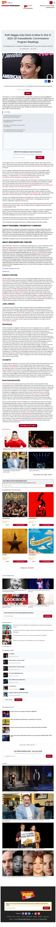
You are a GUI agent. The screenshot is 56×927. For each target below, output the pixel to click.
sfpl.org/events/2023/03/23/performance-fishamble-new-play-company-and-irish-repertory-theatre (27, 186)
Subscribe (48, 616)
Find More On (27, 568)
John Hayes (5, 282)
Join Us (23, 916)
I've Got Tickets (20, 525)
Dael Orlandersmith (37, 166)
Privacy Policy (43, 919)
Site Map (40, 916)
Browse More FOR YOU (27, 745)
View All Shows (8, 699)
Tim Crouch (5, 295)
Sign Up (28, 93)
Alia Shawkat (24, 292)
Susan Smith (18, 389)
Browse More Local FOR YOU (43, 474)
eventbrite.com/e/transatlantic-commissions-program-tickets (20, 177)
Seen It (7, 525)
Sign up (49, 756)
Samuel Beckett (14, 367)
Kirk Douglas (46, 394)
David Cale (35, 418)
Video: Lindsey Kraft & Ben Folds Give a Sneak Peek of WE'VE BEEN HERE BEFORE (23, 849)
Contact (18, 916)
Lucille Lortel (39, 256)
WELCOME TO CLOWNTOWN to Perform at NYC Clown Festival (14, 126)
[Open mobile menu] (54, 2)
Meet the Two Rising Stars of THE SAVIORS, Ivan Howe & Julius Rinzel (29, 640)
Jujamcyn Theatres (37, 252)
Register (43, 2)
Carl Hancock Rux (36, 193)
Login (47, 2)
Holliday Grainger (13, 292)
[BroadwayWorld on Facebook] (23, 913)
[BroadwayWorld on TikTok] (32, 913)
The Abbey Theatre (40, 297)
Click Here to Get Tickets (28, 425)
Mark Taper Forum (36, 394)
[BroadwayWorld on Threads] (35, 913)
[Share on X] (49, 81)
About (13, 916)
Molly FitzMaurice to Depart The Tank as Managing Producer (13, 121)
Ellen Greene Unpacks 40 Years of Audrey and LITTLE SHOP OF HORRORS (30, 635)
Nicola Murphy (13, 194)
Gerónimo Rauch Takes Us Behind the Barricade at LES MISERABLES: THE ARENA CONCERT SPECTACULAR (26, 820)
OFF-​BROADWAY (28, 8)
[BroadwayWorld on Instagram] (26, 913)
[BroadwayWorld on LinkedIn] (29, 913)
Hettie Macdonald (21, 290)
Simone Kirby (6, 280)
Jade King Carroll (26, 415)
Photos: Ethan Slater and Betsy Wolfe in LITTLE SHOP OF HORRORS (19, 792)
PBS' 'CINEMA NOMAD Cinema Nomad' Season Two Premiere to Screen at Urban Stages (14, 130)
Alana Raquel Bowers (39, 203)
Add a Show (18, 699)
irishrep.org (24, 201)
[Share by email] (52, 81)
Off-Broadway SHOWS (8, 650)
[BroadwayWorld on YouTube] (39, 913)
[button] (51, 2)
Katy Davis (21, 172)
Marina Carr (5, 297)
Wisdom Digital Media (24, 919)
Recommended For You (8, 707)
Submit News (29, 916)
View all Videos (6, 646)
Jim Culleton (25, 194)
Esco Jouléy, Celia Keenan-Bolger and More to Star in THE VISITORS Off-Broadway (24, 876)
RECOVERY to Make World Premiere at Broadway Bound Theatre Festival (13, 116)
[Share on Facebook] (46, 81)
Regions (35, 916)
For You (8, 429)
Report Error (46, 916)
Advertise (9, 916)
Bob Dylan (21, 349)
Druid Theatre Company (9, 321)
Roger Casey (20, 205)
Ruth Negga (27, 174)
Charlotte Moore (12, 247)
